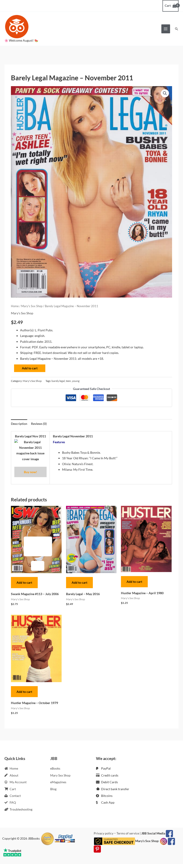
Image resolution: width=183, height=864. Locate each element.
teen (68, 381)
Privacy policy (103, 833)
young (75, 381)
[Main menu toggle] (165, 28)
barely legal (58, 381)
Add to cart (29, 368)
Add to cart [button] (24, 582)
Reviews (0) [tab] (39, 424)
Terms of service (127, 833)
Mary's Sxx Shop (31, 306)
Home (15, 306)
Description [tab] (19, 424)
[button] (177, 29)
